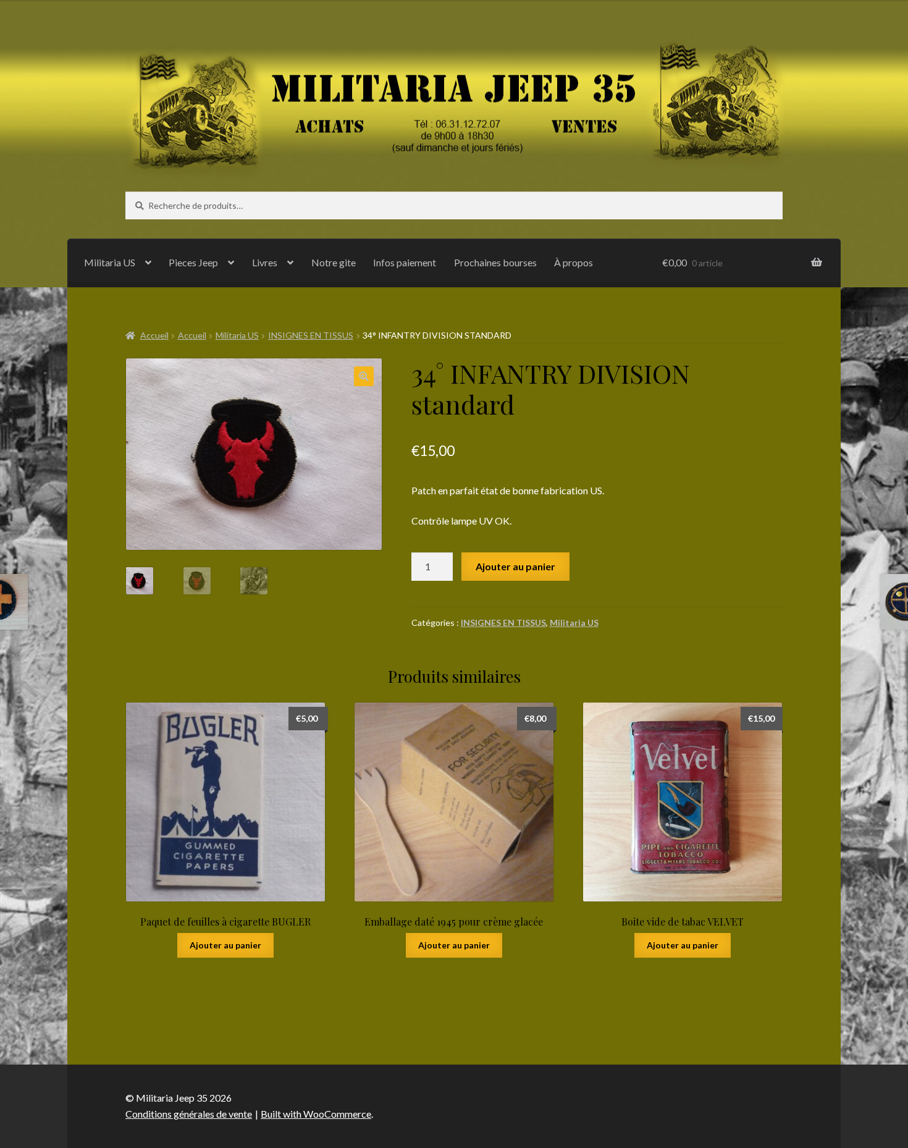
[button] (364, 376)
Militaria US (109, 262)
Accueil (154, 335)
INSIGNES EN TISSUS (310, 335)
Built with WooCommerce (316, 1114)
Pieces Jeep (193, 262)
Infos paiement (404, 262)
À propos (573, 262)
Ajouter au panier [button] (225, 945)
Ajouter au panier (515, 566)
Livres (264, 262)
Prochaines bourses (495, 262)
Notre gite (333, 262)
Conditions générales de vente (188, 1114)
